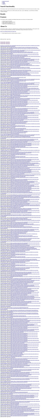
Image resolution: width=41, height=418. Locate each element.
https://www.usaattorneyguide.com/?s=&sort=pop (8, 31)
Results (3, 2)
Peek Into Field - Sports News (5, 41)
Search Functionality (5, 1)
